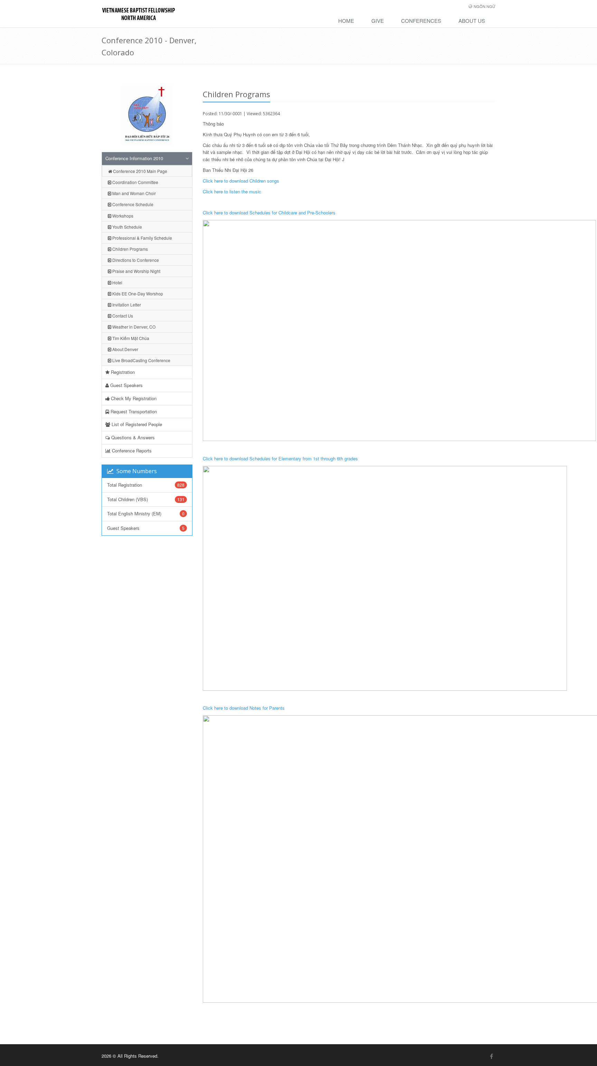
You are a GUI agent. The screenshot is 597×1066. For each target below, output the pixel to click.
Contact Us (122, 316)
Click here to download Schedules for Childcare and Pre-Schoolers (269, 212)
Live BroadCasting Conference (140, 360)
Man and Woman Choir (133, 193)
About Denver (124, 349)
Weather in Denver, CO (133, 327)
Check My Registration (133, 398)
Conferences (421, 20)
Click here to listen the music (232, 191)
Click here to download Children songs (241, 180)
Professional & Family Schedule (141, 238)
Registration (122, 372)
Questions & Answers (132, 437)
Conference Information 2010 (134, 158)
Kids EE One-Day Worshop (137, 293)
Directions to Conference (135, 260)
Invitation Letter (126, 304)
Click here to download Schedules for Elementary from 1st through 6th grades (280, 458)
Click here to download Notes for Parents (244, 708)
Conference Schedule (132, 204)
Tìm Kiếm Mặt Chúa (130, 338)
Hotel (116, 282)
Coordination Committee (134, 182)
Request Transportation (133, 411)
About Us (471, 20)
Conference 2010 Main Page (139, 171)
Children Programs (129, 249)
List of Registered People (136, 424)
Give (377, 20)
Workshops (122, 216)
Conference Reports (131, 450)
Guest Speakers (126, 385)
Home (346, 20)
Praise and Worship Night (135, 271)
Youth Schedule (126, 227)
